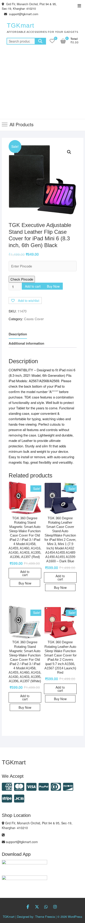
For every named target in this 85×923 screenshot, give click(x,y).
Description (18, 334)
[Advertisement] (42, 84)
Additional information (26, 343)
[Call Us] (3, 834)
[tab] (18, 334)
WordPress (75, 916)
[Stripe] (7, 798)
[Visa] (31, 786)
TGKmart (20, 25)
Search (40, 41)
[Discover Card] (68, 786)
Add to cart (33, 286)
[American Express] (7, 786)
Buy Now (53, 286)
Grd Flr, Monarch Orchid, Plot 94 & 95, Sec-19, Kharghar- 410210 (29, 6)
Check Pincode (21, 279)
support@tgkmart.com (23, 14)
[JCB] (19, 798)
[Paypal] (44, 786)
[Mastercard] (19, 786)
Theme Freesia (45, 916)
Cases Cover (34, 318)
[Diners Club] (56, 786)
